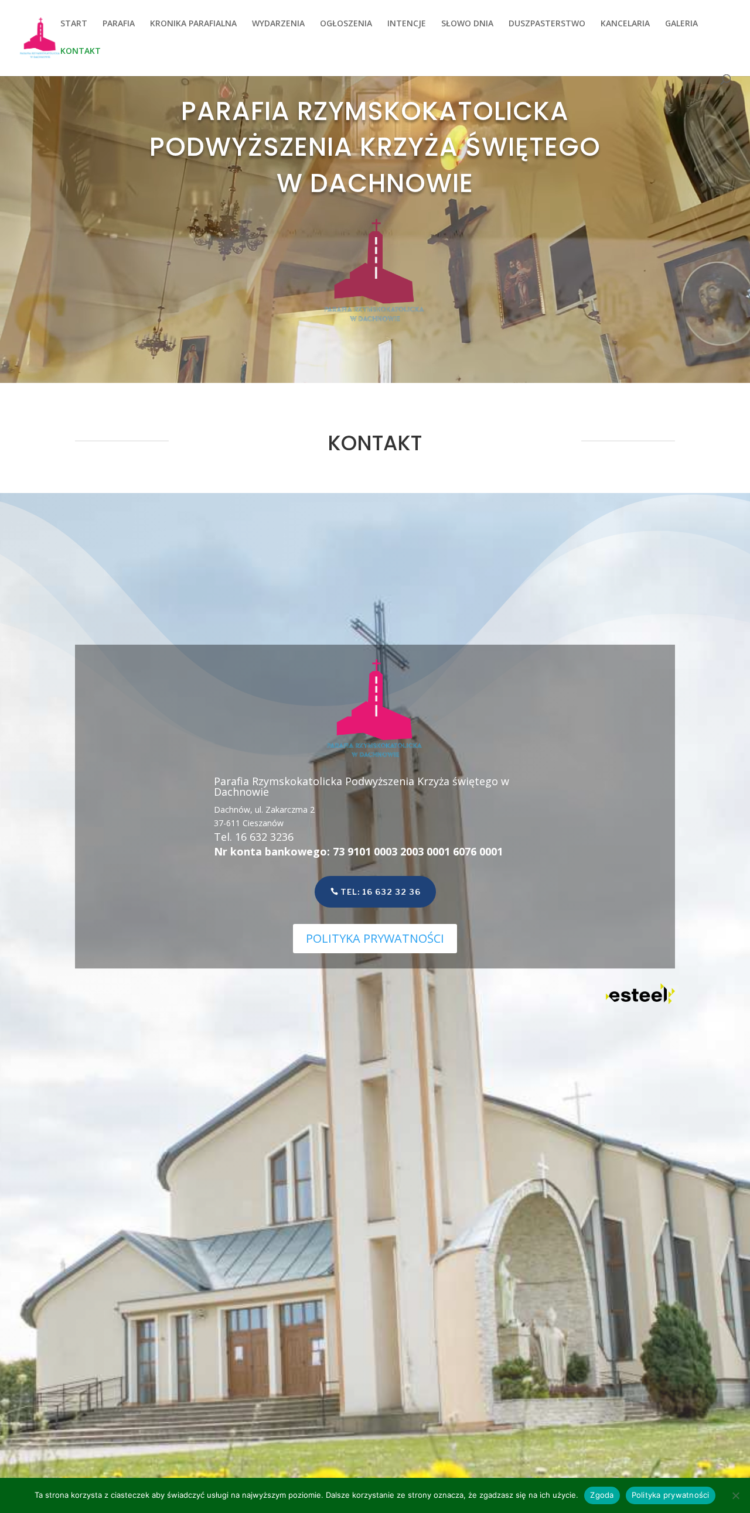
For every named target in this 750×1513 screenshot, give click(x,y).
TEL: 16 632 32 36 (380, 891)
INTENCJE (406, 24)
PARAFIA (119, 24)
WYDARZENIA (278, 24)
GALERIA (681, 24)
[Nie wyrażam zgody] (735, 1495)
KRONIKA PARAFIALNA (193, 24)
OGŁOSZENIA (346, 24)
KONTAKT (80, 51)
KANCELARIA (625, 24)
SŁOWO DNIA (467, 24)
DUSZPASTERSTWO (547, 24)
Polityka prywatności (671, 1495)
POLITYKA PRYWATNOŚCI (375, 938)
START (73, 24)
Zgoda (601, 1495)
